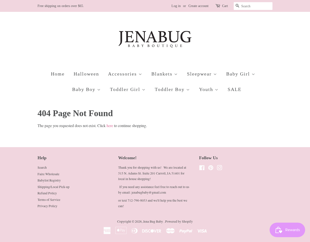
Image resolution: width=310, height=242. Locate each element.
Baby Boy (84, 89)
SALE (234, 89)
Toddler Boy (170, 89)
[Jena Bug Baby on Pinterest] (210, 168)
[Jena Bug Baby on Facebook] (202, 168)
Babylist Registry (49, 180)
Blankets (162, 73)
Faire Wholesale (48, 174)
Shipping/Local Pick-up (54, 187)
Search (42, 167)
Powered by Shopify (179, 221)
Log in (176, 6)
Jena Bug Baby (153, 221)
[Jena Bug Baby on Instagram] (219, 168)
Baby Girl (239, 73)
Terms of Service (49, 199)
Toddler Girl (126, 89)
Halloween (86, 73)
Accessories (123, 73)
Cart (225, 6)
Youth (207, 89)
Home (58, 73)
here (110, 125)
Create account (198, 6)
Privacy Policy (47, 206)
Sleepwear (200, 73)
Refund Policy (47, 193)
